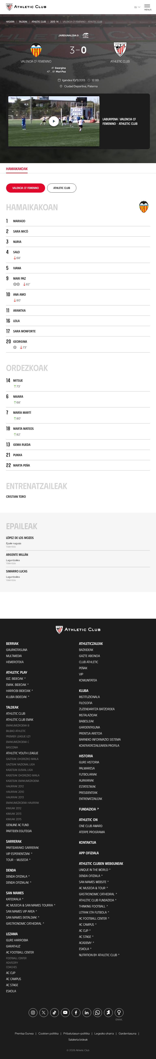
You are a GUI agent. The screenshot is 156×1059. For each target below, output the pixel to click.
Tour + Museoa (17, 860)
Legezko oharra (104, 1033)
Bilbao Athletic (16, 731)
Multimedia (14, 656)
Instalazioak (88, 715)
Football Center (16, 958)
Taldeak (23, 21)
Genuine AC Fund (17, 825)
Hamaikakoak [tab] (17, 168)
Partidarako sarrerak (22, 847)
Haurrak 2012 (15, 786)
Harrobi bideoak (18, 691)
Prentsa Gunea (24, 1033)
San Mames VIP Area (20, 911)
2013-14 (54, 21)
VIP (81, 674)
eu (135, 7)
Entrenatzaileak (90, 798)
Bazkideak (86, 650)
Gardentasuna (89, 727)
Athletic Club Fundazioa (96, 900)
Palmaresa (87, 768)
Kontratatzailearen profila (99, 745)
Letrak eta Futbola (93, 912)
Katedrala (13, 899)
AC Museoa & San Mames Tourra (29, 905)
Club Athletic (88, 662)
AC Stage (12, 985)
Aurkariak (86, 780)
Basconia (12, 747)
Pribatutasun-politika (76, 1033)
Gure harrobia (17, 940)
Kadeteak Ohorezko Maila (22, 775)
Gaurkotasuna (16, 650)
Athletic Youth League (22, 753)
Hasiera (10, 21)
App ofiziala (89, 853)
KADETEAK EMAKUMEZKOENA (22, 780)
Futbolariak (88, 774)
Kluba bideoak (16, 697)
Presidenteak (88, 792)
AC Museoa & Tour (92, 888)
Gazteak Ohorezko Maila (22, 759)
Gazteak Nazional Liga (20, 764)
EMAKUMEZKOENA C (17, 741)
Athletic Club (39, 21)
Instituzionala (89, 697)
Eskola (11, 991)
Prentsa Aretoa (90, 733)
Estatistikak (87, 786)
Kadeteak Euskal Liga (19, 769)
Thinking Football (92, 906)
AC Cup (10, 973)
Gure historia (89, 762)
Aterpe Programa (92, 832)
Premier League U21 (18, 736)
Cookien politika (48, 1033)
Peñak (83, 668)
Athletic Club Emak (19, 719)
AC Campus (13, 979)
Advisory (12, 962)
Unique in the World (93, 870)
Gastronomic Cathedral (24, 923)
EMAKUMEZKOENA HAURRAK (22, 802)
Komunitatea (88, 680)
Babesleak (86, 721)
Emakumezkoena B (17, 725)
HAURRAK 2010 (15, 791)
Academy (85, 943)
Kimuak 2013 (13, 813)
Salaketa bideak (78, 1039)
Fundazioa (87, 809)
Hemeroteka (15, 662)
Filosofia (85, 703)
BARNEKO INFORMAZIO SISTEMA (100, 739)
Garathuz (13, 946)
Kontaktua (87, 842)
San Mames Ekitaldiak (21, 917)
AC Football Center (20, 952)
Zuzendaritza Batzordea (97, 709)
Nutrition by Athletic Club (98, 955)
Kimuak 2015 (13, 819)
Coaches (11, 967)
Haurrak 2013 (15, 797)
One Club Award (90, 826)
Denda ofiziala (16, 876)
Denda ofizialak (17, 882)
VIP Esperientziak (18, 853)
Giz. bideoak (14, 678)
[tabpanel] (78, 387)
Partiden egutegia (19, 831)
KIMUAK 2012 (13, 808)
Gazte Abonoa (89, 656)
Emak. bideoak (16, 684)
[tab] (25, 188)
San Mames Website (92, 882)
